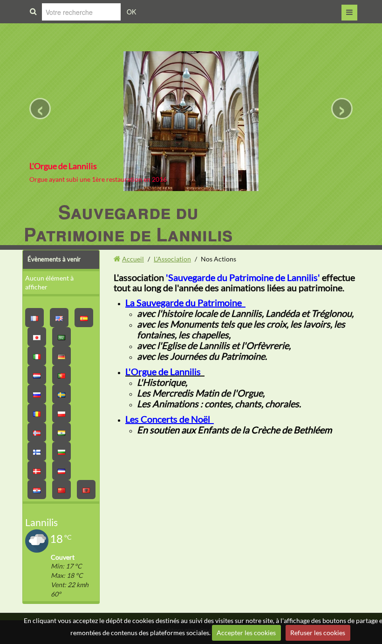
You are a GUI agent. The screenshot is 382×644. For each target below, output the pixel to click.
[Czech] (61, 470)
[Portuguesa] (61, 374)
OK (131, 11)
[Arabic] (61, 336)
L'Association (172, 259)
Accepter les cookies (246, 633)
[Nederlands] (36, 374)
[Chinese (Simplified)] (61, 489)
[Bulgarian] (61, 451)
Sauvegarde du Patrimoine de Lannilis (128, 222)
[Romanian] (36, 413)
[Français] (34, 317)
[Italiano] (36, 355)
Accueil (133, 259)
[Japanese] (36, 336)
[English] (59, 317)
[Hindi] (61, 432)
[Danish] (36, 470)
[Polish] (61, 413)
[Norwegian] (36, 432)
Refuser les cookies (317, 633)
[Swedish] (61, 394)
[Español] (84, 317)
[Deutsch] (61, 355)
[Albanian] (86, 489)
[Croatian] (36, 489)
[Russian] (36, 394)
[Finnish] (36, 451)
